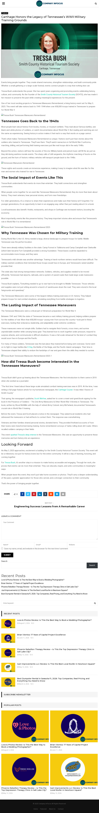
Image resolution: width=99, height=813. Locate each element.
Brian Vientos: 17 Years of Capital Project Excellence (22, 583)
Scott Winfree (40, 398)
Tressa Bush (10, 462)
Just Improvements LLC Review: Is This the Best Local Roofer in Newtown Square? (34, 590)
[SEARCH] (95, 603)
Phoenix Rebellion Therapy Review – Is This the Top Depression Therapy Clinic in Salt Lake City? (39, 587)
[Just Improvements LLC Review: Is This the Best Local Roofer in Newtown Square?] (8, 667)
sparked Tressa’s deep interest (23, 435)
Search (4, 561)
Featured (4, 13)
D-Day (29, 347)
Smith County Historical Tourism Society (58, 94)
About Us (52, 809)
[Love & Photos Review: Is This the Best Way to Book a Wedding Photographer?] (8, 623)
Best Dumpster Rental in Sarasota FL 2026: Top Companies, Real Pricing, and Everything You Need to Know (44, 594)
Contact (61, 809)
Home (36, 809)
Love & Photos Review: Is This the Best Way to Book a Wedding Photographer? (32, 580)
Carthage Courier (65, 390)
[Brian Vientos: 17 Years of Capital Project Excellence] (8, 638)
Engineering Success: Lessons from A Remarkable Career (49, 506)
